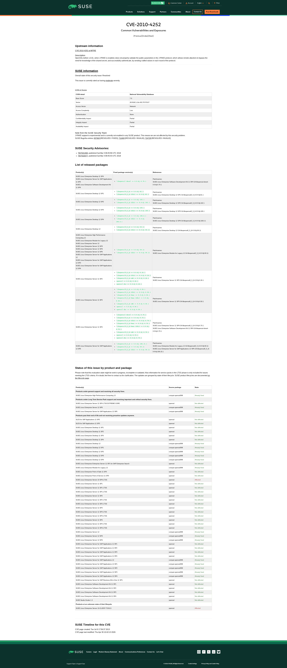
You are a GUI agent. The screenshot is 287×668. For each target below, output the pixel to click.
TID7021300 (83, 153)
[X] (208, 652)
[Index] (145, 36)
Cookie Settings (192, 663)
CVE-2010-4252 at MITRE (85, 51)
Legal (95, 652)
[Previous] (138, 36)
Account (190, 3)
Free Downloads (212, 12)
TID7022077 (83, 156)
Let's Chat (159, 652)
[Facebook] (203, 652)
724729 (148, 138)
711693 (122, 138)
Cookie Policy (215, 663)
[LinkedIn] (213, 652)
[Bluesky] (218, 652)
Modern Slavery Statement (108, 652)
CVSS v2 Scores (81, 90)
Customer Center (176, 3)
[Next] (151, 36)
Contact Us (198, 12)
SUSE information (86, 70)
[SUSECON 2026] (158, 3)
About (121, 652)
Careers (88, 652)
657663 (97, 138)
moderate (109, 81)
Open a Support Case (78, 664)
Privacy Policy (205, 663)
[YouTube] (199, 652)
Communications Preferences (135, 652)
